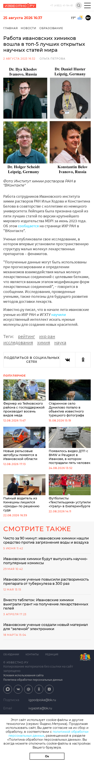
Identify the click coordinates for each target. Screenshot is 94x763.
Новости (28, 28)
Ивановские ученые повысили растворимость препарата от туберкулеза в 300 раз (46, 581)
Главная (10, 28)
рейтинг (26, 336)
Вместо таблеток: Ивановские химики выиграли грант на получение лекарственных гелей (45, 604)
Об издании (11, 654)
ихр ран (47, 336)
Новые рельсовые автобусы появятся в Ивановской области (20, 455)
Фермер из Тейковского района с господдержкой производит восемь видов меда (24, 409)
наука (60, 342)
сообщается (28, 225)
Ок (47, 756)
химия (43, 342)
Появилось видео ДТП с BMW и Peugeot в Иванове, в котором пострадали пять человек (69, 457)
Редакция (51, 654)
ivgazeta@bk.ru (40, 708)
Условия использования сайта (23, 675)
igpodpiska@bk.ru (42, 700)
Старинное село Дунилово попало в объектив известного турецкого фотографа (66, 409)
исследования (18, 342)
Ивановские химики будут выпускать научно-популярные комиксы (45, 561)
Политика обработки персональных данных (33, 680)
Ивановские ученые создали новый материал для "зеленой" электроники (45, 627)
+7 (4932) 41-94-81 (61, 5)
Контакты (32, 654)
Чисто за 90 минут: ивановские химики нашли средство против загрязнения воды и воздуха (46, 540)
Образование (51, 28)
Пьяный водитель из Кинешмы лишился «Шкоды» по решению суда (21, 504)
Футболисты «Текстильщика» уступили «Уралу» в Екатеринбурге (70, 502)
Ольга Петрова (52, 58)
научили (58, 314)
